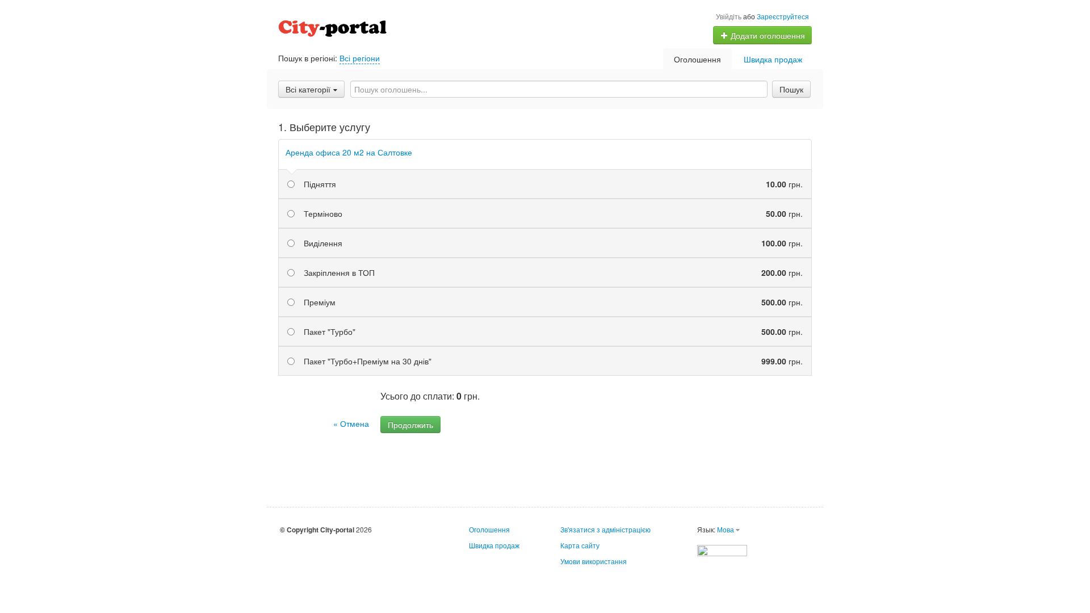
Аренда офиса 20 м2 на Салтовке (349, 152)
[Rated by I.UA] (722, 549)
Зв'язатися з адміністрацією (605, 529)
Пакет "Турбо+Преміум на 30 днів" (553, 361)
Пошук (791, 89)
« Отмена (351, 423)
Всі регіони (359, 58)
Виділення (553, 243)
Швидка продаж (773, 59)
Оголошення (697, 59)
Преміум (553, 302)
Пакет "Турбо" (553, 331)
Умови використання (593, 561)
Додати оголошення (766, 35)
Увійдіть (728, 16)
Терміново (553, 213)
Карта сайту (580, 545)
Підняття (553, 184)
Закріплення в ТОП (553, 272)
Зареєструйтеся (783, 16)
